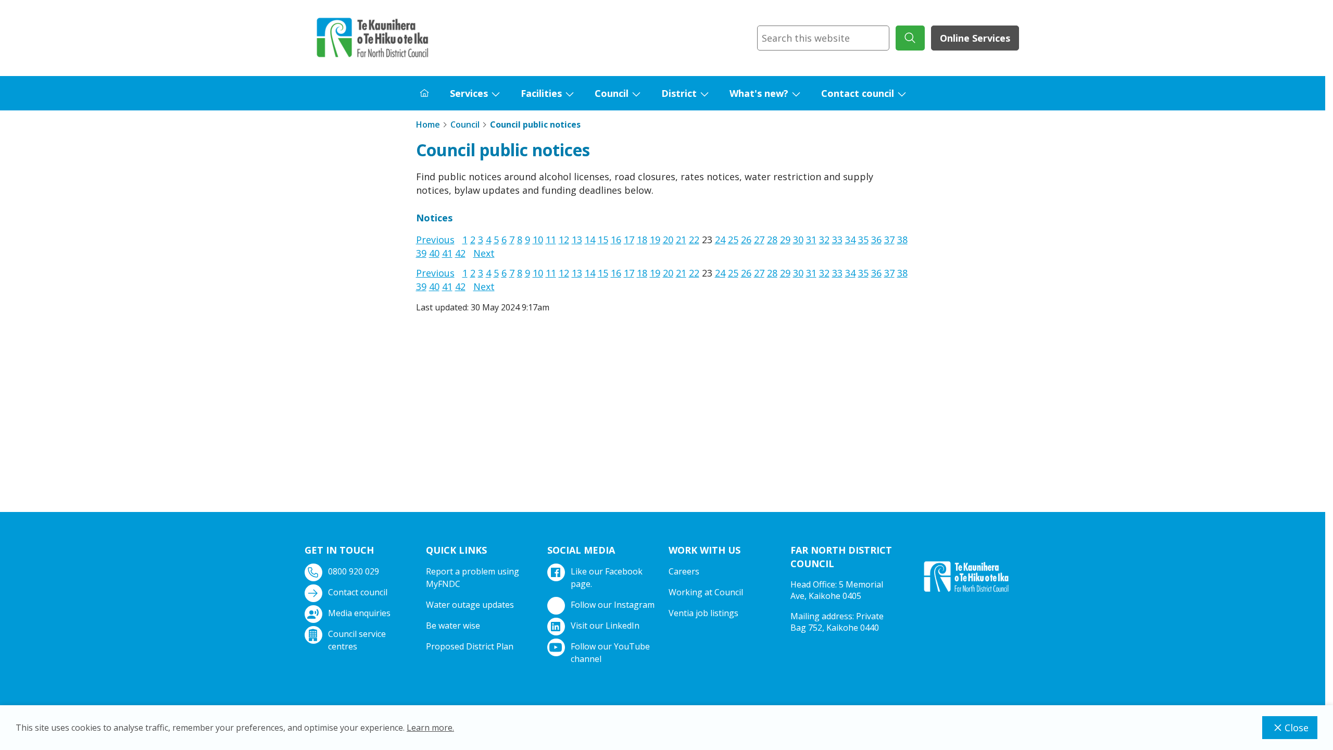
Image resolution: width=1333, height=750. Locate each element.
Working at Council (706, 592)
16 (616, 239)
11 (551, 239)
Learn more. (430, 727)
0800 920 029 (353, 571)
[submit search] (910, 38)
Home (428, 124)
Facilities (541, 93)
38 (902, 239)
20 (668, 239)
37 (889, 239)
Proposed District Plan (469, 646)
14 (590, 239)
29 (785, 239)
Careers (684, 571)
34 (850, 239)
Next (484, 253)
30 (798, 239)
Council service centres (357, 640)
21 (681, 239)
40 (434, 253)
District (679, 93)
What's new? (759, 93)
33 (837, 239)
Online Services (975, 38)
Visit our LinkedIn (605, 625)
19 (655, 239)
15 (603, 239)
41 (447, 253)
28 (772, 239)
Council (611, 93)
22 (694, 239)
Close (1297, 727)
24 (720, 239)
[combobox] (823, 38)
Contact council (857, 93)
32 (824, 239)
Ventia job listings (703, 613)
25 (733, 239)
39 (421, 253)
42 (460, 253)
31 (811, 239)
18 (642, 239)
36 (876, 239)
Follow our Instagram (613, 604)
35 (863, 239)
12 (564, 239)
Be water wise (453, 625)
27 (759, 239)
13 (577, 239)
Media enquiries (359, 613)
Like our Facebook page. (607, 578)
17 (629, 239)
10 (538, 239)
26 (746, 239)
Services (469, 93)
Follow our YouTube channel (610, 653)
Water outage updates (470, 604)
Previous (435, 239)
